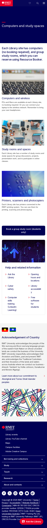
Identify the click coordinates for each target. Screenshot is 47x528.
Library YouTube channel (16, 439)
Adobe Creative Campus (16, 451)
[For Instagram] (15, 493)
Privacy (5, 503)
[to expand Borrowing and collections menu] (42, 459)
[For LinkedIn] (21, 493)
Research (8, 478)
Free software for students (35, 302)
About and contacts (13, 485)
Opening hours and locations (35, 277)
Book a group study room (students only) (23, 230)
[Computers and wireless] (23, 81)
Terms (35, 500)
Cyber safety (11, 287)
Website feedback (30, 503)
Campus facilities (12, 447)
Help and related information (23, 267)
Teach (7, 472)
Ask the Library (11, 276)
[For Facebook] (4, 493)
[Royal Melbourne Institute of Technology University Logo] (6, 3)
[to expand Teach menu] (42, 472)
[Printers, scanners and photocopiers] (23, 184)
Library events (11, 434)
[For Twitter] (10, 493)
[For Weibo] (33, 493)
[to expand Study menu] (42, 465)
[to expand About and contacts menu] (42, 485)
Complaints (6, 505)
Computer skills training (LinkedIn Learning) (12, 303)
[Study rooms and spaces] (23, 133)
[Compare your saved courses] (31, 3)
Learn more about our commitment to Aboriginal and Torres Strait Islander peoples (19, 378)
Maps (7, 443)
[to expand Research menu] (42, 478)
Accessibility (15, 503)
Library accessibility (36, 289)
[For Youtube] (27, 493)
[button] (37, 3)
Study (6, 465)
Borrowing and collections (16, 459)
